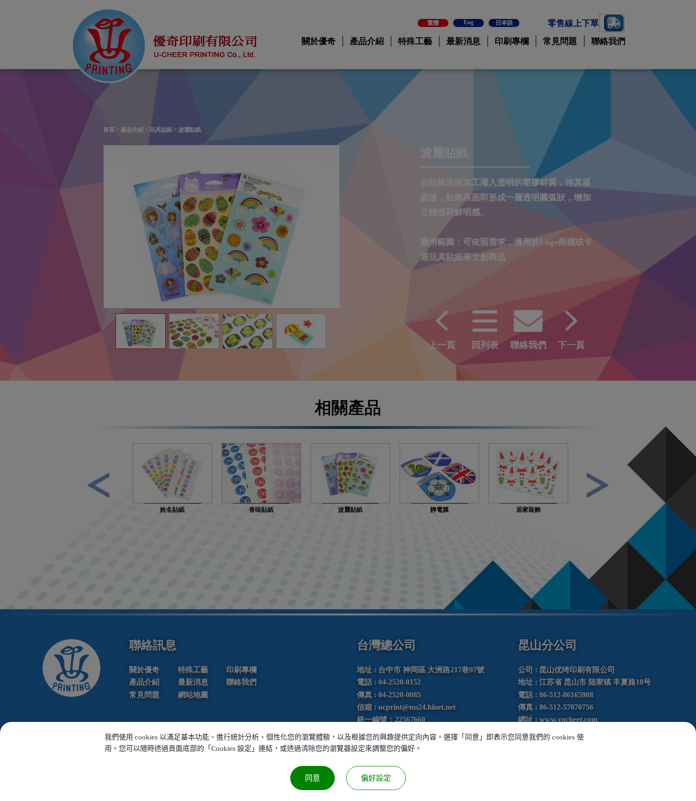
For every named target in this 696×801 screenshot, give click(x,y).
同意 (312, 778)
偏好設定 (376, 778)
